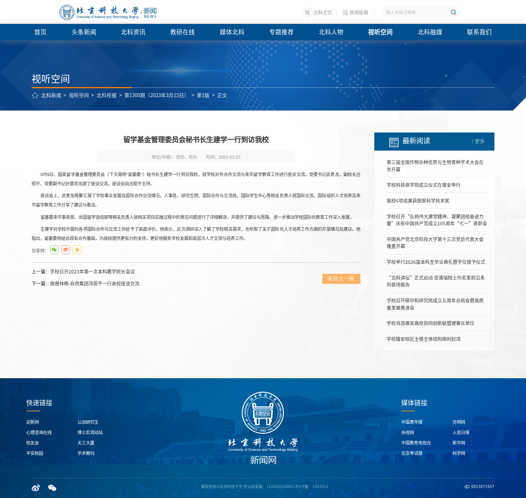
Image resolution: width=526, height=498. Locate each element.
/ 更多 (478, 141)
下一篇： (85, 283)
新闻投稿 (359, 12)
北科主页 (322, 12)
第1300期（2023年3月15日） (156, 95)
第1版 (203, 95)
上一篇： (83, 271)
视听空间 (79, 95)
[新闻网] (107, 12)
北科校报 (107, 95)
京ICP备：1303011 (311, 486)
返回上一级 (341, 278)
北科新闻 (51, 95)
